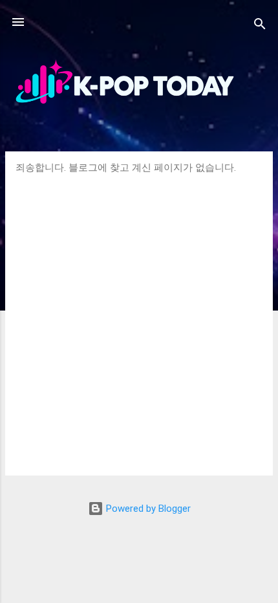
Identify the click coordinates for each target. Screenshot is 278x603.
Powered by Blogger (147, 508)
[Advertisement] (139, 320)
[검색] (260, 26)
